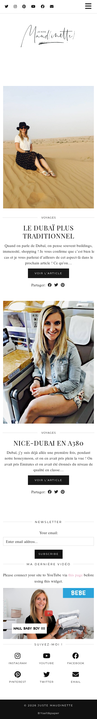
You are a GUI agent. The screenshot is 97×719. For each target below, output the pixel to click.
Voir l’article (48, 273)
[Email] (52, 6)
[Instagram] (15, 6)
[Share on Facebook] (50, 285)
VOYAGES (48, 217)
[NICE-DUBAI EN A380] (48, 362)
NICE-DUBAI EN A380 (48, 442)
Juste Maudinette (55, 705)
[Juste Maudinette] (48, 41)
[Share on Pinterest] (62, 285)
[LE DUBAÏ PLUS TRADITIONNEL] (48, 147)
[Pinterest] (24, 6)
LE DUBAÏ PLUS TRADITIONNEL (48, 231)
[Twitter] (7, 6)
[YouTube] (33, 6)
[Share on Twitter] (56, 285)
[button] (90, 6)
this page (75, 574)
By (48, 713)
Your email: (48, 532)
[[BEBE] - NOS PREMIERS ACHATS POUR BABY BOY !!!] (48, 613)
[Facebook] (43, 6)
